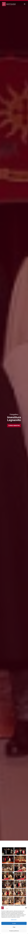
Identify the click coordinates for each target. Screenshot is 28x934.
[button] (26, 907)
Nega (14, 927)
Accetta (14, 923)
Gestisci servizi (13, 919)
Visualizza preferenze (14, 930)
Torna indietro (14, 425)
